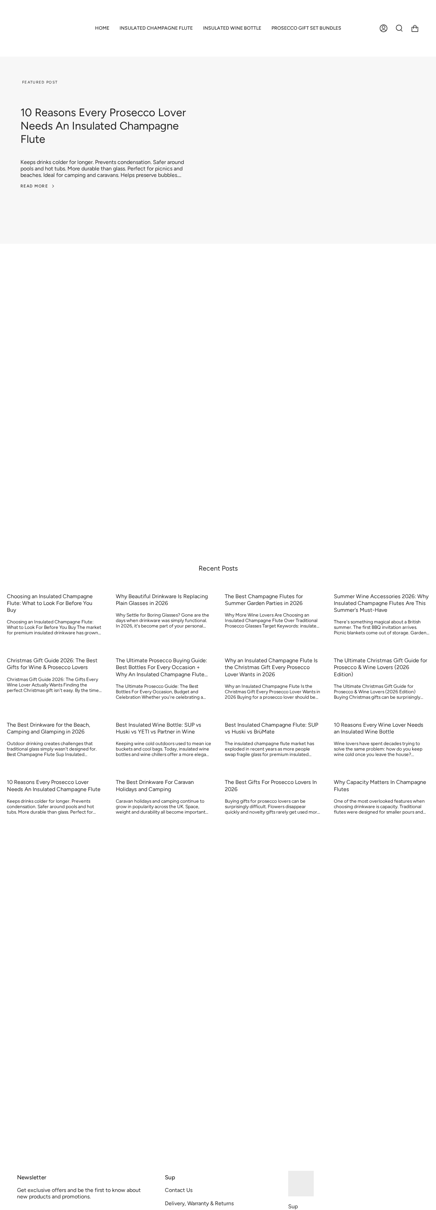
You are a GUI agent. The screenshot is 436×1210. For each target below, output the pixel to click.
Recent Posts (218, 568)
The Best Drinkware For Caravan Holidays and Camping (155, 785)
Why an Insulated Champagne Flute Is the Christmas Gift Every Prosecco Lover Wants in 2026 (271, 667)
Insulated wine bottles (82, 440)
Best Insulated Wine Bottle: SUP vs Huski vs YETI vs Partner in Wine (158, 728)
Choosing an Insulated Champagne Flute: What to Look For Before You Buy (50, 603)
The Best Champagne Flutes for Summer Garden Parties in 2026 (264, 599)
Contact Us (178, 1190)
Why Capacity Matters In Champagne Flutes (380, 785)
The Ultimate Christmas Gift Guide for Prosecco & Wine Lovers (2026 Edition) (380, 667)
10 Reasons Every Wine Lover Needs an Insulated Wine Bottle (378, 728)
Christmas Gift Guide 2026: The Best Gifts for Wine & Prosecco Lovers (52, 663)
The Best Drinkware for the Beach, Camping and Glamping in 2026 (48, 728)
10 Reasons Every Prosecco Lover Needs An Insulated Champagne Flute (103, 126)
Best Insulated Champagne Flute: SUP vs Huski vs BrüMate (271, 728)
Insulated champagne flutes (88, 430)
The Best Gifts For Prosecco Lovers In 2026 (271, 785)
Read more (34, 186)
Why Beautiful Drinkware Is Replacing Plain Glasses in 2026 (162, 599)
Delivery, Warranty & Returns (199, 1203)
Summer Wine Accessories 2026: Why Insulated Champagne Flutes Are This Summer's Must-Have (381, 603)
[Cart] (415, 28)
